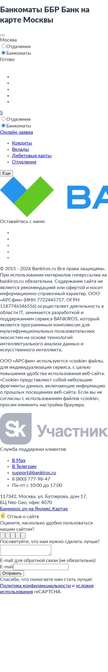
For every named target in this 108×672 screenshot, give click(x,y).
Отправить (12, 573)
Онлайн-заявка (16, 132)
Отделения (24, 162)
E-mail (6, 566)
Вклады (20, 149)
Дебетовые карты (32, 155)
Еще (6, 173)
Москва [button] (8, 40)
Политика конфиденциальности (35, 585)
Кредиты (22, 143)
